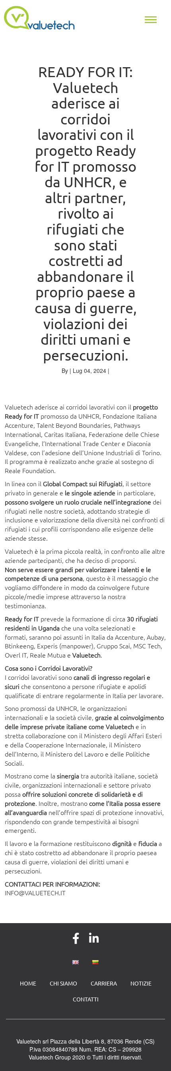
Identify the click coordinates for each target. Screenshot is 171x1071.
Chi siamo (63, 983)
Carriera (104, 983)
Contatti (86, 999)
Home (28, 983)
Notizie (141, 983)
